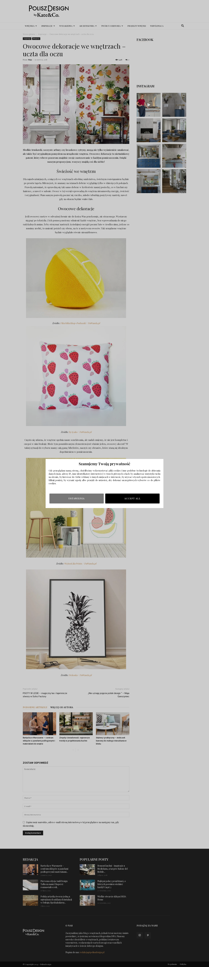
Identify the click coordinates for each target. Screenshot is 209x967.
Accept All (132, 498)
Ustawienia (77, 498)
